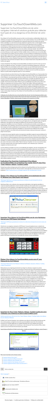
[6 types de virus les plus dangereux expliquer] (24, 298)
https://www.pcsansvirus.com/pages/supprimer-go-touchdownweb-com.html (23, 170)
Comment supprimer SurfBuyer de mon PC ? (13, 358)
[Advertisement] (24, 14)
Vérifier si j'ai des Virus (10, 377)
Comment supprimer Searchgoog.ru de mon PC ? (14, 362)
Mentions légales (9, 400)
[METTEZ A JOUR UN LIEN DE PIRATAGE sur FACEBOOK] (24, 245)
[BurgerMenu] (45, 2)
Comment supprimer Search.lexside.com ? (12, 360)
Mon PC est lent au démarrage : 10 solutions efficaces (17, 381)
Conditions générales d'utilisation (21, 400)
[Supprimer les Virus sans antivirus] (24, 341)
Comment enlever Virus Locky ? (10, 357)
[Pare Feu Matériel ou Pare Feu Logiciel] (24, 204)
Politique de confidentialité (37, 400)
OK (45, 369)
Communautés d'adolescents (11, 389)
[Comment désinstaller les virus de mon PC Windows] (24, 108)
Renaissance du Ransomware (11, 393)
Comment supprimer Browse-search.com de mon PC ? (15, 363)
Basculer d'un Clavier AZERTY (12, 384)
